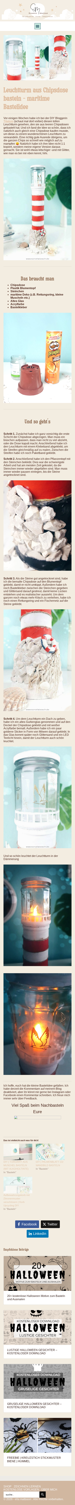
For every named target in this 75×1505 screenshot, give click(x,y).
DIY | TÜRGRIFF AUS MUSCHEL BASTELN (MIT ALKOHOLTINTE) (16, 1165)
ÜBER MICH (49, 1489)
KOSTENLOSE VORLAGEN (21, 1489)
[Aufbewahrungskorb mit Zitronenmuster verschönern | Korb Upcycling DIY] (17, 1185)
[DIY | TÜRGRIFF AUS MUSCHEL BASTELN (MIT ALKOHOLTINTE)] (17, 1152)
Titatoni (8, 121)
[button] (38, 26)
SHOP (7, 1486)
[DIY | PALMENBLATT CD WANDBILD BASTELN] (50, 1152)
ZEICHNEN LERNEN (27, 1486)
